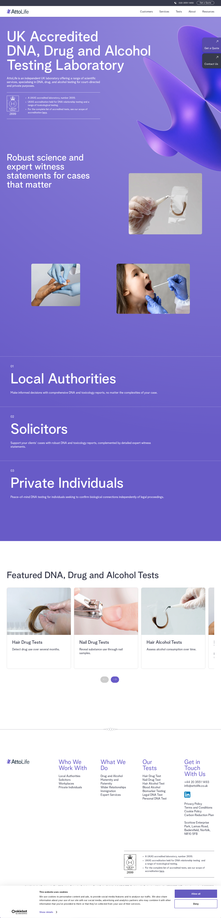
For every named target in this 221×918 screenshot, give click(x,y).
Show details (46, 912)
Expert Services (111, 794)
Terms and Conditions (198, 807)
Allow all (195, 893)
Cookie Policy (193, 811)
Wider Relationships (113, 787)
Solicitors (65, 779)
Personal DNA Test (155, 798)
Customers (146, 11)
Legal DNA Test (153, 794)
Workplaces (66, 783)
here (44, 112)
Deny (196, 903)
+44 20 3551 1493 (196, 782)
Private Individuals (70, 787)
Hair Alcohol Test (153, 783)
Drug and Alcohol (112, 776)
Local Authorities (69, 776)
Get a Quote (205, 3)
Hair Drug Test (152, 776)
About (192, 11)
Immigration (108, 791)
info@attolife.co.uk (196, 785)
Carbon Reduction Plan (199, 815)
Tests (179, 11)
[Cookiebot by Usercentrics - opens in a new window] (19, 912)
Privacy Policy (193, 803)
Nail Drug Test (152, 779)
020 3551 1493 (186, 3)
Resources (208, 11)
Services (164, 11)
